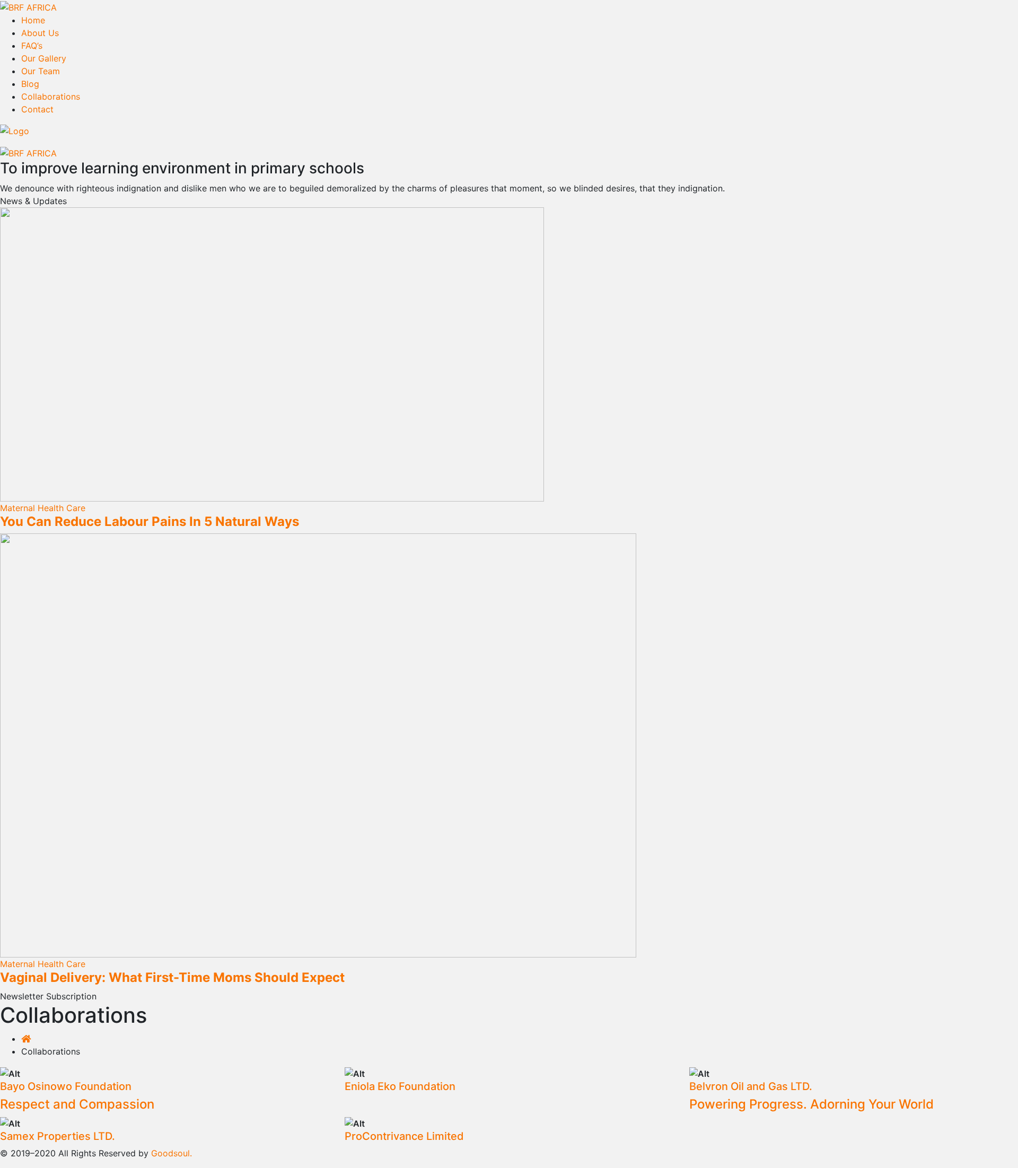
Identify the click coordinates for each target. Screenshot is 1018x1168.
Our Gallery (43, 58)
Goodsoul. (171, 1153)
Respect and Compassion (77, 1104)
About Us (40, 33)
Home (33, 20)
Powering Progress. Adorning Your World (811, 1104)
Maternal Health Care (42, 508)
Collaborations (50, 96)
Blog (30, 83)
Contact (37, 109)
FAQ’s (31, 45)
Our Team (40, 71)
